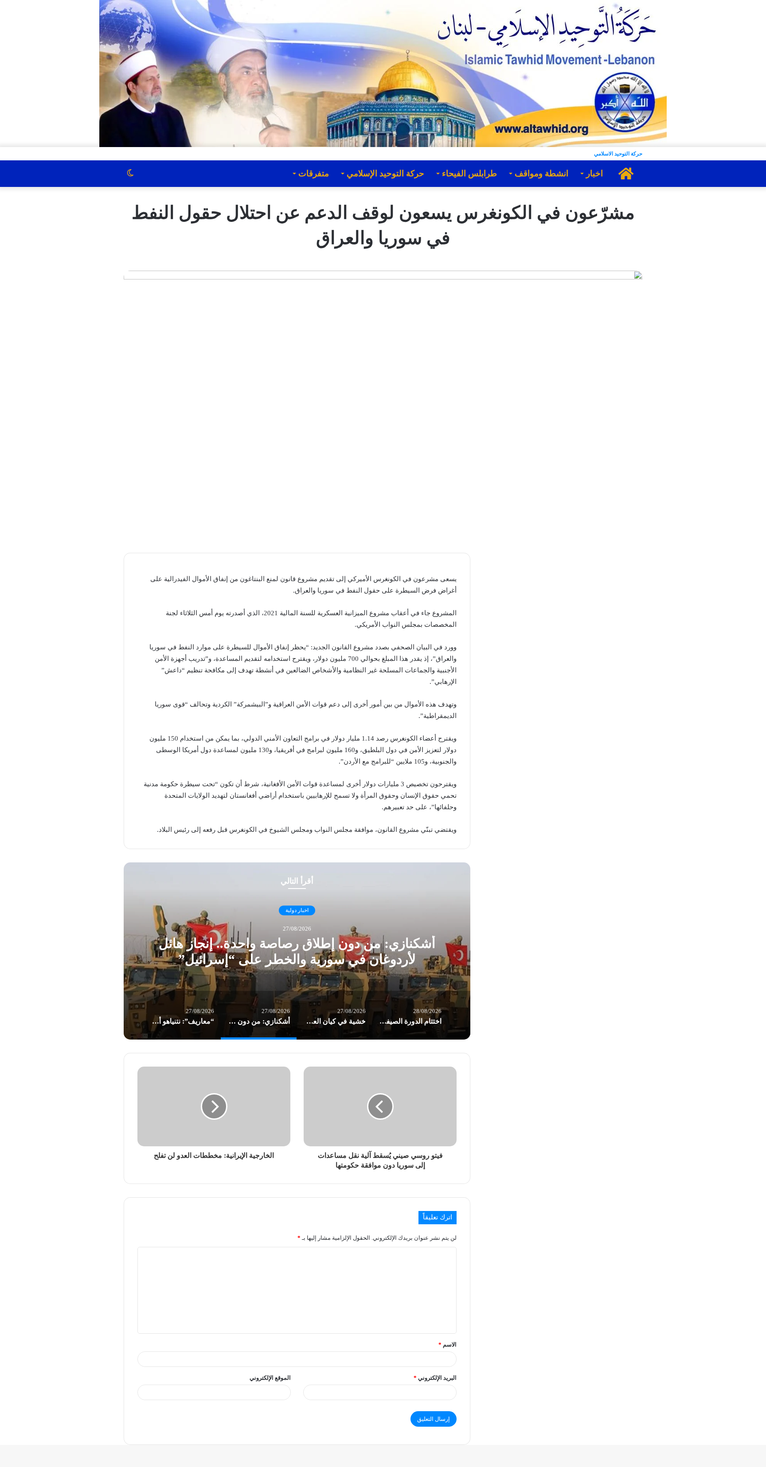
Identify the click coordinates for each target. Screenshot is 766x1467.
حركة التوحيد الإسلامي (385, 173)
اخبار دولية (297, 910)
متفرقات (313, 173)
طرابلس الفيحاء (469, 173)
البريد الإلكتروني (435, 1377)
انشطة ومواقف (541, 173)
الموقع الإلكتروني (270, 1377)
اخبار (594, 173)
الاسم (447, 1344)
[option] (297, 951)
